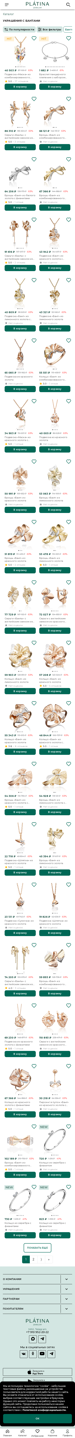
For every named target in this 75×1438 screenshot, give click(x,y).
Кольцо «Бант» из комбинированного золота (52, 378)
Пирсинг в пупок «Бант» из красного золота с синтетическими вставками (54, 1104)
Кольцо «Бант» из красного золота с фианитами (51, 741)
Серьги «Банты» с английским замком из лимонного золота (19, 983)
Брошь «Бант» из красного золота (15, 499)
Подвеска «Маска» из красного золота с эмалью (18, 439)
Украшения (11, 1289)
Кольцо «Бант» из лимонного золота (16, 680)
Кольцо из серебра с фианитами (18, 1225)
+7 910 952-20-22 (37, 1332)
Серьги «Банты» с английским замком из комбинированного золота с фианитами (19, 136)
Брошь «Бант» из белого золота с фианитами (20, 197)
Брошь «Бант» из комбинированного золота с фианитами (52, 136)
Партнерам (11, 1299)
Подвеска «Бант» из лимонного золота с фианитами (17, 318)
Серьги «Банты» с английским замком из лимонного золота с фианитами (19, 620)
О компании (12, 1279)
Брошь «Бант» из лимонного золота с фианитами (52, 801)
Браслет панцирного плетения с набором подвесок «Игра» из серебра (52, 76)
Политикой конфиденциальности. (44, 1410)
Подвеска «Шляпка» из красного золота (19, 862)
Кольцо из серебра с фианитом (52, 1164)
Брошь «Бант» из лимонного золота (51, 499)
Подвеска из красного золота (19, 378)
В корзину (20, 86)
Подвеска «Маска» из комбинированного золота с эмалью (18, 76)
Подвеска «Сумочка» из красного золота (19, 922)
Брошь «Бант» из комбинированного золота (52, 983)
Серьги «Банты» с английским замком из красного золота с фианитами (19, 257)
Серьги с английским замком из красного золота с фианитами (52, 620)
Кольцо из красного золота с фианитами (17, 1104)
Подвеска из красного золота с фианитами (19, 1043)
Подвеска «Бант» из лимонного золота (51, 318)
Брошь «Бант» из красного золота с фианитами (16, 801)
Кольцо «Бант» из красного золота (50, 680)
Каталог (8, 14)
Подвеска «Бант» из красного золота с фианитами (51, 257)
